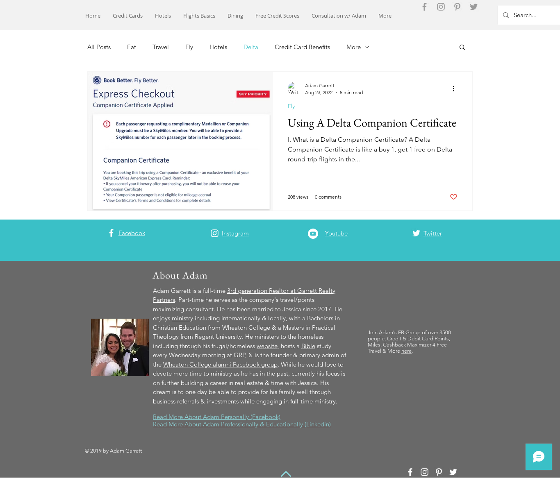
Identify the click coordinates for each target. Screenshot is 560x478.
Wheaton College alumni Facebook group (220, 364)
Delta (251, 47)
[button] (462, 47)
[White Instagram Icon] (214, 233)
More (353, 47)
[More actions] (456, 88)
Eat (131, 47)
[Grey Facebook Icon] (424, 7)
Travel (161, 47)
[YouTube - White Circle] (313, 234)
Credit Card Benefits (302, 47)
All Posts (99, 47)
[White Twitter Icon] (416, 233)
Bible (308, 346)
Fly (189, 47)
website (267, 346)
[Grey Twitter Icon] (474, 7)
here (406, 351)
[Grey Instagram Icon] (441, 7)
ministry (182, 318)
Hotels (218, 47)
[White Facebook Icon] (111, 233)
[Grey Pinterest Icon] (457, 7)
